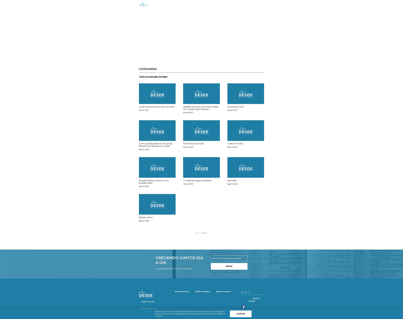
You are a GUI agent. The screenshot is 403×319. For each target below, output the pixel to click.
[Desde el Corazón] (155, 7)
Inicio (140, 22)
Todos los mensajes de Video (153, 76)
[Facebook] (243, 308)
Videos (145, 22)
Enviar (229, 266)
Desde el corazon (255, 7)
